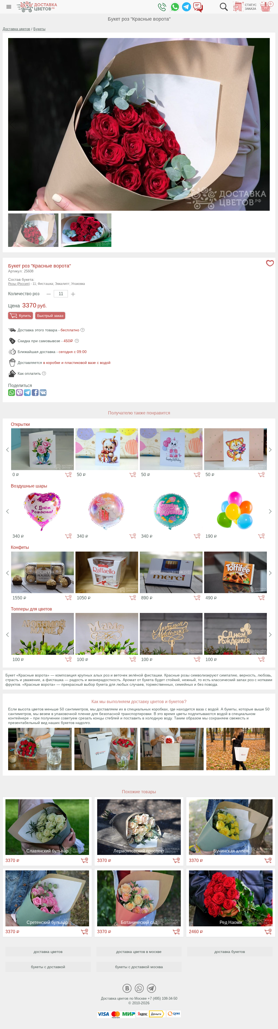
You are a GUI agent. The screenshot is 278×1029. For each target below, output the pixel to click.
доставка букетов (229, 951)
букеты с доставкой (48, 967)
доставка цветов (48, 951)
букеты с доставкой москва (139, 967)
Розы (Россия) (19, 284)
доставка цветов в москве (139, 951)
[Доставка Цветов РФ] (36, 6)
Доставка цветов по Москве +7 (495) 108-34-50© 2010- (139, 1000)
